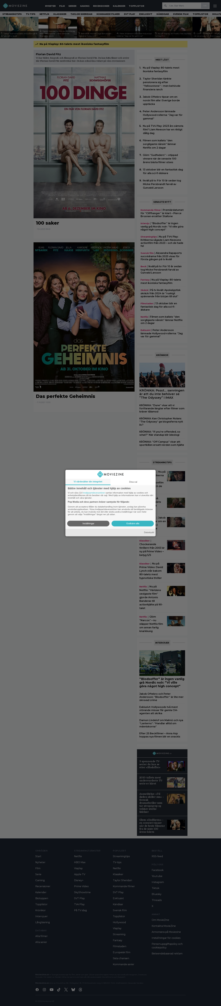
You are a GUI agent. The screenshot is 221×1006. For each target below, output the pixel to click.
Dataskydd (149, 532)
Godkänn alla (132, 523)
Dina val (133, 482)
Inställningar (88, 523)
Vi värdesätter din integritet (88, 481)
